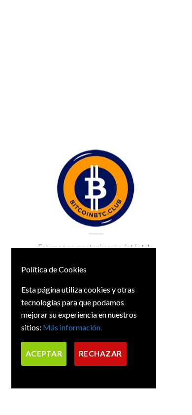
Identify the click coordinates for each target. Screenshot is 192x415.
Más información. (72, 327)
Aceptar (44, 353)
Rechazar (100, 353)
